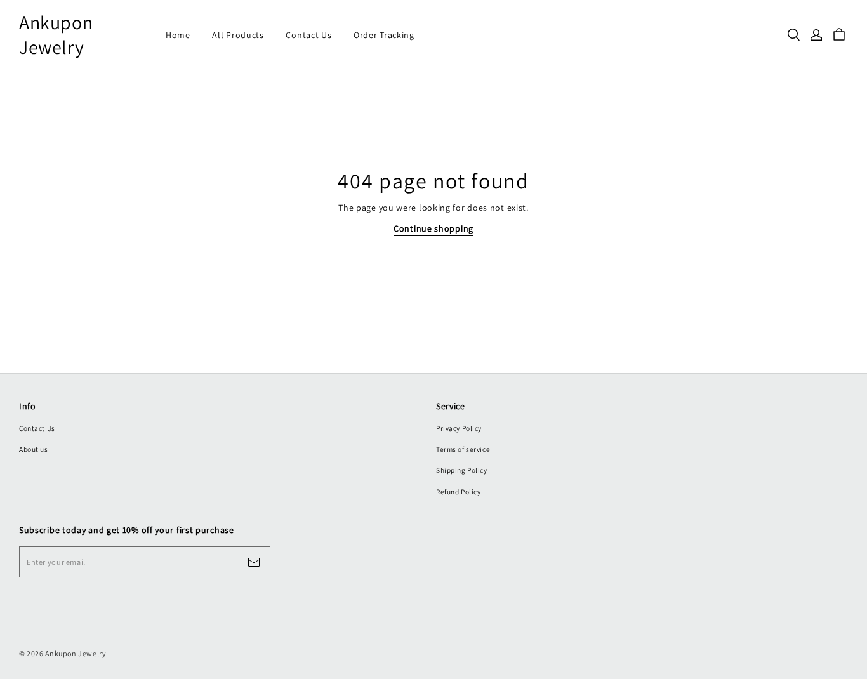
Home (178, 35)
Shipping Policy (461, 470)
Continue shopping (433, 228)
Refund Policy (458, 491)
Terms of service (463, 449)
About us (33, 449)
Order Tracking (384, 35)
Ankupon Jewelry (56, 35)
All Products (237, 35)
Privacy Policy (459, 428)
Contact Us (308, 35)
